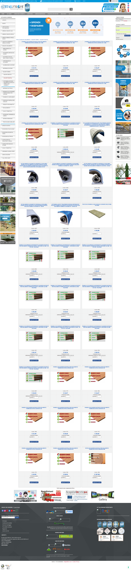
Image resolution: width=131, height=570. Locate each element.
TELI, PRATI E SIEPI (6, 158)
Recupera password (119, 39)
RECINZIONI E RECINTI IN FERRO (7, 133)
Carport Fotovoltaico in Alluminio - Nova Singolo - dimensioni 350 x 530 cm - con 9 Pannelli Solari (125, 148)
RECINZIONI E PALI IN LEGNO (8, 129)
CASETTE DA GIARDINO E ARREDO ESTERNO (7, 42)
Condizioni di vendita (7, 523)
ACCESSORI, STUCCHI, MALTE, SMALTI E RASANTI (8, 57)
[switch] (8, 568)
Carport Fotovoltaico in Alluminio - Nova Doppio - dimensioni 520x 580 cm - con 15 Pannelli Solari (123, 143)
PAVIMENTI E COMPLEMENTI (9, 97)
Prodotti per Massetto (8, 104)
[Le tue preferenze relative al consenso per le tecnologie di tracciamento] (128, 567)
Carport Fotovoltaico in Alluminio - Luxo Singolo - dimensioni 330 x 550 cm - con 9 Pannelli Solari (125, 157)
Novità (3, 23)
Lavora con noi (5, 531)
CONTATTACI (30, 14)
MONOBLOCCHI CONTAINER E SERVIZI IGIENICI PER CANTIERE (8, 93)
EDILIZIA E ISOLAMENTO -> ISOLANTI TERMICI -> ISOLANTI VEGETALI (34, 39)
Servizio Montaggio (40, 14)
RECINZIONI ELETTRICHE (7, 136)
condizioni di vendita (19, 14)
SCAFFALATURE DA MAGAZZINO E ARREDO (7, 140)
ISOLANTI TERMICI (6, 71)
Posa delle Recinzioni (53, 14)
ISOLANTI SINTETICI (8, 74)
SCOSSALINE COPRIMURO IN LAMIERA (9, 115)
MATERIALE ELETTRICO (8, 88)
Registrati (63, 14)
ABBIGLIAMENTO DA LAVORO (7, 49)
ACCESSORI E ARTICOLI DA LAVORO (8, 53)
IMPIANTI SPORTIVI (6, 125)
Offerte (4, 20)
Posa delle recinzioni (7, 527)
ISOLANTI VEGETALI (8, 78)
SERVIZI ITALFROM (6, 154)
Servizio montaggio (6, 525)
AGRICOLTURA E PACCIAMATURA (5, 27)
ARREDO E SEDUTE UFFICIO (8, 34)
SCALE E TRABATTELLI (7, 111)
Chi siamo (9, 14)
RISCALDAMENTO (6, 107)
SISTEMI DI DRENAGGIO (7, 118)
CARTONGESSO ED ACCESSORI (7, 61)
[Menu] (11, 565)
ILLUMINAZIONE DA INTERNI (8, 65)
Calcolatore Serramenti (75, 14)
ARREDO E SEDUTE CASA (7, 31)
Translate (125, 20)
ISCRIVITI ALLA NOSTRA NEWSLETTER (11, 516)
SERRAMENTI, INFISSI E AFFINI (8, 151)
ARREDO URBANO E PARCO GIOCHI (8, 38)
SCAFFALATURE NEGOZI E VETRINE (7, 144)
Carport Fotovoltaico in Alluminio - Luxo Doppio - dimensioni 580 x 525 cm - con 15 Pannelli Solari (125, 152)
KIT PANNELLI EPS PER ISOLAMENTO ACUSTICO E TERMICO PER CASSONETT (9, 83)
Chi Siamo (4, 521)
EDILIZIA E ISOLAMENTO (7, 45)
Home (3, 14)
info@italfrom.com (68, 561)
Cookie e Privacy (75, 561)
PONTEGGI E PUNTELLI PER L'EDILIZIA (8, 101)
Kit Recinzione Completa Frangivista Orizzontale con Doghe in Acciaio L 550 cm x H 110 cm (125, 138)
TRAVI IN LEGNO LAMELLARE (9, 122)
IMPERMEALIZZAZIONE (8, 68)
